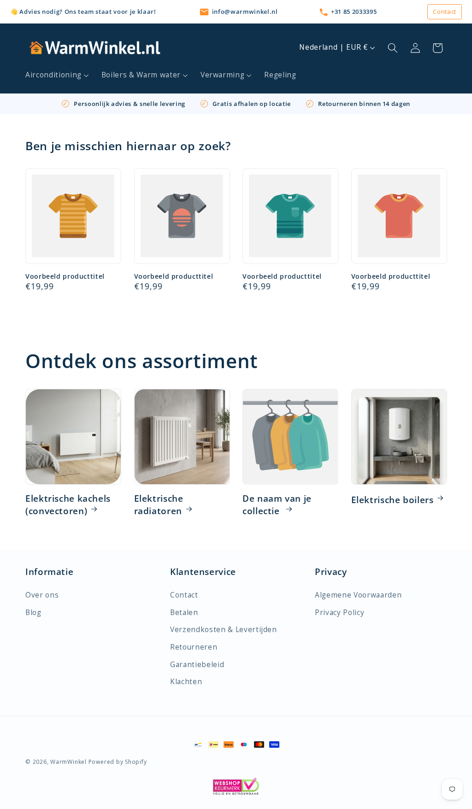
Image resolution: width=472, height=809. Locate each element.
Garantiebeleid (197, 664)
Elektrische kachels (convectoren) (68, 505)
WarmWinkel (68, 762)
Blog (33, 612)
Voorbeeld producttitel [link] (65, 276)
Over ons (42, 595)
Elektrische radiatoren (158, 505)
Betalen (184, 612)
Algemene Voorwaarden (358, 595)
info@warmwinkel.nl (245, 11)
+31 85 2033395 (354, 11)
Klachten (186, 681)
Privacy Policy (339, 612)
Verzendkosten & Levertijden (223, 629)
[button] (57, 75)
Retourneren (193, 647)
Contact (444, 11)
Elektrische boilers (392, 500)
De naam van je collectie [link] (277, 505)
